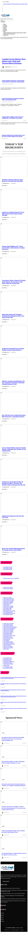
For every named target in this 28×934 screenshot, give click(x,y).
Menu (3, 21)
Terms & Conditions (15, 929)
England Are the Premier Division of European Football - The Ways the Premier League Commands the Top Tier (13, 483)
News (22, 32)
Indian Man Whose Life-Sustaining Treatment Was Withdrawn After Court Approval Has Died (13, 316)
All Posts (5, 25)
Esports (4, 27)
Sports (8, 33)
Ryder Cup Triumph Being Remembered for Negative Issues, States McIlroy (13, 549)
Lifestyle (19, 32)
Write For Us (7, 929)
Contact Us (5, 35)
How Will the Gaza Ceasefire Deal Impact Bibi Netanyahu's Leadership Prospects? (14, 415)
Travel (13, 33)
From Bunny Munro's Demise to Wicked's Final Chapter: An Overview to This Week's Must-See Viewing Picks (14, 282)
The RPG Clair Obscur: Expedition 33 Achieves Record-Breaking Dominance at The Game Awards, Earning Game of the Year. (14, 696)
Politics (5, 33)
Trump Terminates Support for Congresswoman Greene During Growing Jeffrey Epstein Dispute (13, 81)
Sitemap (21, 929)
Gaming (5, 32)
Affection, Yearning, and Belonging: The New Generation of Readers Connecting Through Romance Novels (13, 382)
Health (8, 32)
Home (4, 24)
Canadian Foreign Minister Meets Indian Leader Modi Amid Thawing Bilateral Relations (14, 61)
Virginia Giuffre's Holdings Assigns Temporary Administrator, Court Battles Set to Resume (12, 117)
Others (24, 32)
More (4, 31)
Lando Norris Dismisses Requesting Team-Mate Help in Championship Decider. (13, 99)
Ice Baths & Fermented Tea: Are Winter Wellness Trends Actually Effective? (13, 349)
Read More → (5, 185)
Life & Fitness (13, 32)
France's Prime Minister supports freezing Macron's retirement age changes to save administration (14, 449)
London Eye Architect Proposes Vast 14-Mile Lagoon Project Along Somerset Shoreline (13, 213)
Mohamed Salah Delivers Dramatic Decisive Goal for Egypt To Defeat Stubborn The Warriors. (13, 136)
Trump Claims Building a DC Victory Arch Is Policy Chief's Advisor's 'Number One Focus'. (13, 248)
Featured (5, 30)
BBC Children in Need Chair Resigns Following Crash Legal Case (13, 898)
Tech (11, 33)
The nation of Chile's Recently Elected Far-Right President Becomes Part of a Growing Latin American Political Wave (13, 678)
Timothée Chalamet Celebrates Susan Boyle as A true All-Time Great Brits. (12, 180)
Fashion (5, 29)
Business (5, 26)
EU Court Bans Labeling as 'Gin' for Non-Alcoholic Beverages (13, 893)
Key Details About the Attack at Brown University (10, 888)
